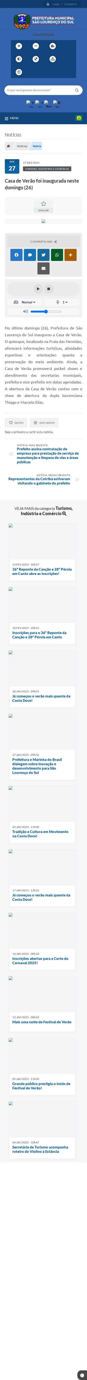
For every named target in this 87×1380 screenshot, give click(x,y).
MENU (14, 118)
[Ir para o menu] (43, 72)
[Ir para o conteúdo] (32, 72)
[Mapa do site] (53, 59)
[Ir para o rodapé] (64, 72)
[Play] (38, 289)
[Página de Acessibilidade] (19, 72)
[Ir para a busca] (54, 72)
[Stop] (49, 289)
